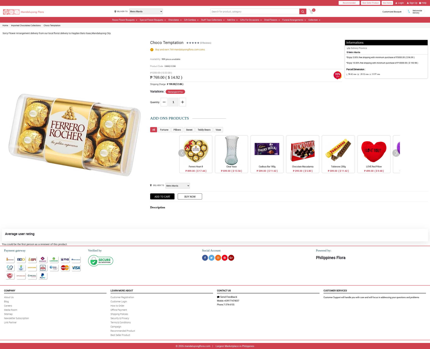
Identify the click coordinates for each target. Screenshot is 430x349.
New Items (387, 3)
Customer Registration (122, 297)
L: (351, 74)
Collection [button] (313, 19)
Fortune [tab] (164, 129)
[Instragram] (218, 258)
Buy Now (190, 196)
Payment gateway (15, 250)
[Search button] (302, 11)
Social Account (211, 250)
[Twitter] (211, 258)
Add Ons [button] (231, 19)
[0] (310, 11)
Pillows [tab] (177, 129)
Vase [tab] (218, 129)
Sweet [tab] (189, 129)
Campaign (116, 326)
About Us (9, 297)
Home (5, 25)
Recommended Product (123, 330)
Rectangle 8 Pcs (175, 91)
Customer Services (335, 290)
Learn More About (122, 290)
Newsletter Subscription (16, 318)
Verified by (95, 250)
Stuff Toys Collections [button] (211, 19)
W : (363, 74)
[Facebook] (205, 258)
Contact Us (224, 290)
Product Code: (163, 66)
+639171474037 (231, 300)
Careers (8, 305)
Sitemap (8, 314)
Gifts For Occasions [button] (249, 19)
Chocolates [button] (173, 19)
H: (375, 74)
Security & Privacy (120, 318)
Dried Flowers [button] (270, 19)
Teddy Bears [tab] (204, 129)
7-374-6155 (229, 304)
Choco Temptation (52, 25)
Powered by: (323, 250)
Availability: (165, 59)
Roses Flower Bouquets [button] (123, 19)
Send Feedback (228, 296)
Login (401, 2)
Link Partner (10, 322)
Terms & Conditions (121, 322)
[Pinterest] (225, 258)
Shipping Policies (119, 314)
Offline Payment (119, 309)
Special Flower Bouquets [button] (151, 19)
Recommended (349, 3)
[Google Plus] (231, 258)
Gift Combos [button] (190, 19)
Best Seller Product (370, 3)
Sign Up (413, 2)
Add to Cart (162, 196)
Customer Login (119, 301)
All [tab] (153, 129)
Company (9, 290)
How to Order (117, 305)
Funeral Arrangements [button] (292, 19)
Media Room (10, 309)
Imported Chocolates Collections (26, 25)
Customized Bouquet (391, 11)
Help (424, 2)
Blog (6, 301)
